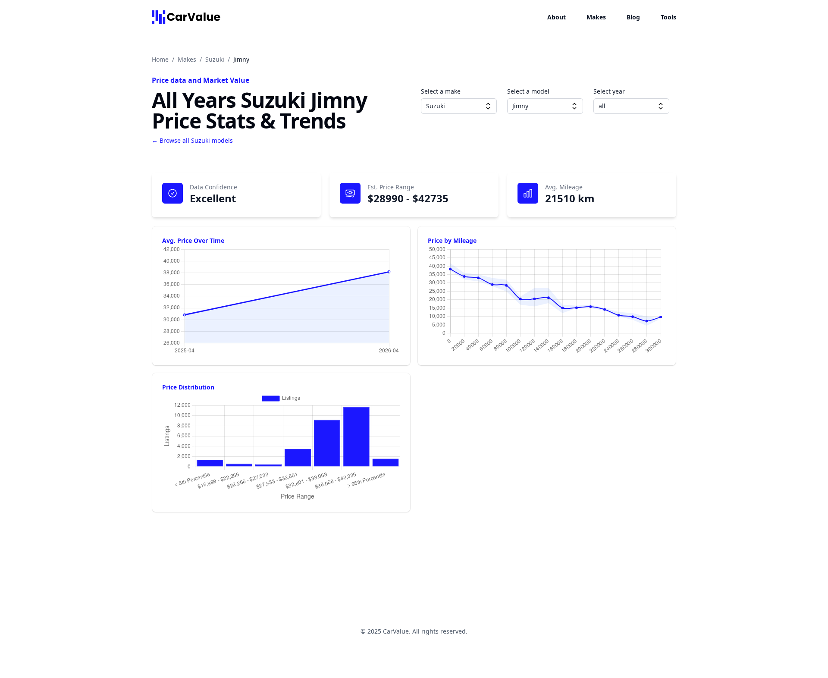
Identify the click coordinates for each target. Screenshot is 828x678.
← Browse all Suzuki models (192, 140)
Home (160, 59)
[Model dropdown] (574, 106)
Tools (668, 17)
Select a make (441, 91)
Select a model (528, 91)
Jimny (241, 59)
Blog (633, 17)
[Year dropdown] (660, 106)
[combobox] (459, 106)
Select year (609, 91)
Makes (596, 17)
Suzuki (214, 59)
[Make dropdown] (488, 106)
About (556, 17)
